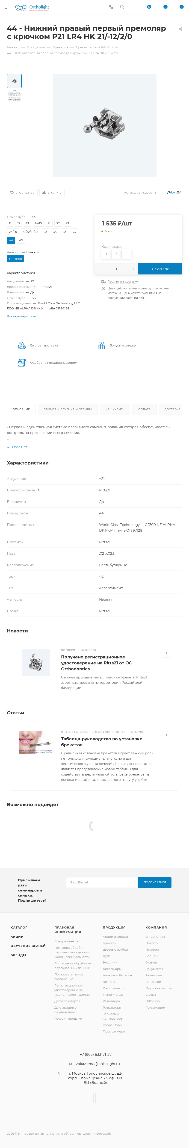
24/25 (13, 232)
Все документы (66, 941)
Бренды (18, 955)
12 (18, 223)
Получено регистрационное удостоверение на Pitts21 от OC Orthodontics (96, 663)
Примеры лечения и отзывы (68, 409)
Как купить (115, 409)
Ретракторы (112, 1007)
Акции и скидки (115, 936)
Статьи (150, 994)
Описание (21, 409)
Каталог (19, 927)
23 (67, 223)
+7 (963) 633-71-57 (96, 1054)
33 (45, 232)
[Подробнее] (166, 653)
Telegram (100, 1098)
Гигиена (109, 982)
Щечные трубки (115, 949)
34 (55, 232)
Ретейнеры (111, 1001)
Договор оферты (67, 1001)
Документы (154, 969)
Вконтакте (89, 1098)
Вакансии (153, 982)
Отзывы (151, 962)
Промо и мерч (114, 1031)
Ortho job (152, 1001)
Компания (156, 927)
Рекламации (155, 1007)
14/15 (38, 223)
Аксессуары (112, 969)
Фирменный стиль (159, 988)
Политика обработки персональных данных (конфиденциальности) (72, 952)
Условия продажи (68, 1018)
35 (64, 232)
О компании (155, 936)
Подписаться (155, 882)
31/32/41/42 (30, 232)
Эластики (110, 962)
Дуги (106, 956)
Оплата (144, 409)
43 (74, 232)
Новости (152, 943)
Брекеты (109, 943)
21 (49, 223)
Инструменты (113, 988)
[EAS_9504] (105, 125)
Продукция (114, 927)
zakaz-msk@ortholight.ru (98, 1063)
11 (10, 223)
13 (27, 223)
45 (21, 240)
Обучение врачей (28, 946)
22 (58, 223)
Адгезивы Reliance (117, 975)
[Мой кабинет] (133, 7)
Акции (17, 936)
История (152, 949)
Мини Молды (113, 994)
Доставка (173, 409)
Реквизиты (153, 975)
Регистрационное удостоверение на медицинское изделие (72, 990)
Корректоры (112, 1025)
